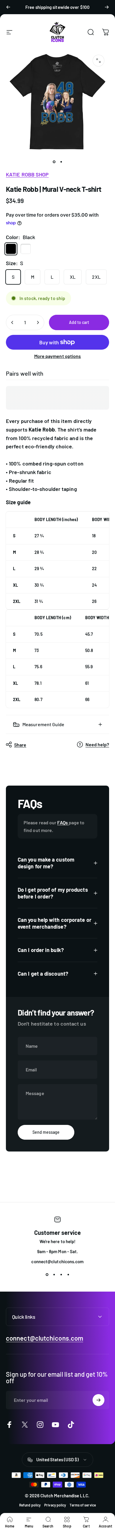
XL (72, 277)
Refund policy (30, 1505)
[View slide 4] (68, 1274)
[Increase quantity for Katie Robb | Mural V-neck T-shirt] (38, 322)
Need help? (97, 744)
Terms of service (83, 1505)
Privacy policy (55, 1505)
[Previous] (8, 7)
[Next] (106, 7)
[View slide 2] (54, 1274)
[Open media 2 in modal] (98, 61)
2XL (96, 277)
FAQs (62, 822)
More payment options (57, 356)
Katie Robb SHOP (27, 174)
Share (20, 744)
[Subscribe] (98, 1400)
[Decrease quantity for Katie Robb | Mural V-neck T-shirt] (12, 322)
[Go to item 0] (54, 161)
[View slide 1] (46, 1274)
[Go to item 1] (61, 161)
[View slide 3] (61, 1274)
